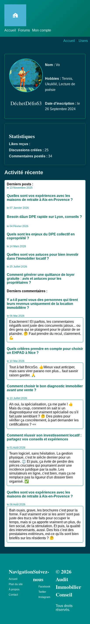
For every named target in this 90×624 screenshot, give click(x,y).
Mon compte (41, 30)
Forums (24, 30)
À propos (14, 589)
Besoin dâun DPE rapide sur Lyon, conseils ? (44, 217)
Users (83, 41)
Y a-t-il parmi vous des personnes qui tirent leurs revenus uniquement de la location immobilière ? (42, 303)
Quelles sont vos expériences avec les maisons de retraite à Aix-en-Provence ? (40, 198)
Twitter (42, 591)
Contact (13, 594)
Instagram (44, 597)
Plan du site (16, 584)
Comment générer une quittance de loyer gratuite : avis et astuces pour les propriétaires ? (40, 278)
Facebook (44, 586)
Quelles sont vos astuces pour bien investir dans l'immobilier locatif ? (42, 256)
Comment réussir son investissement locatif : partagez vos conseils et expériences (44, 437)
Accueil (10, 30)
